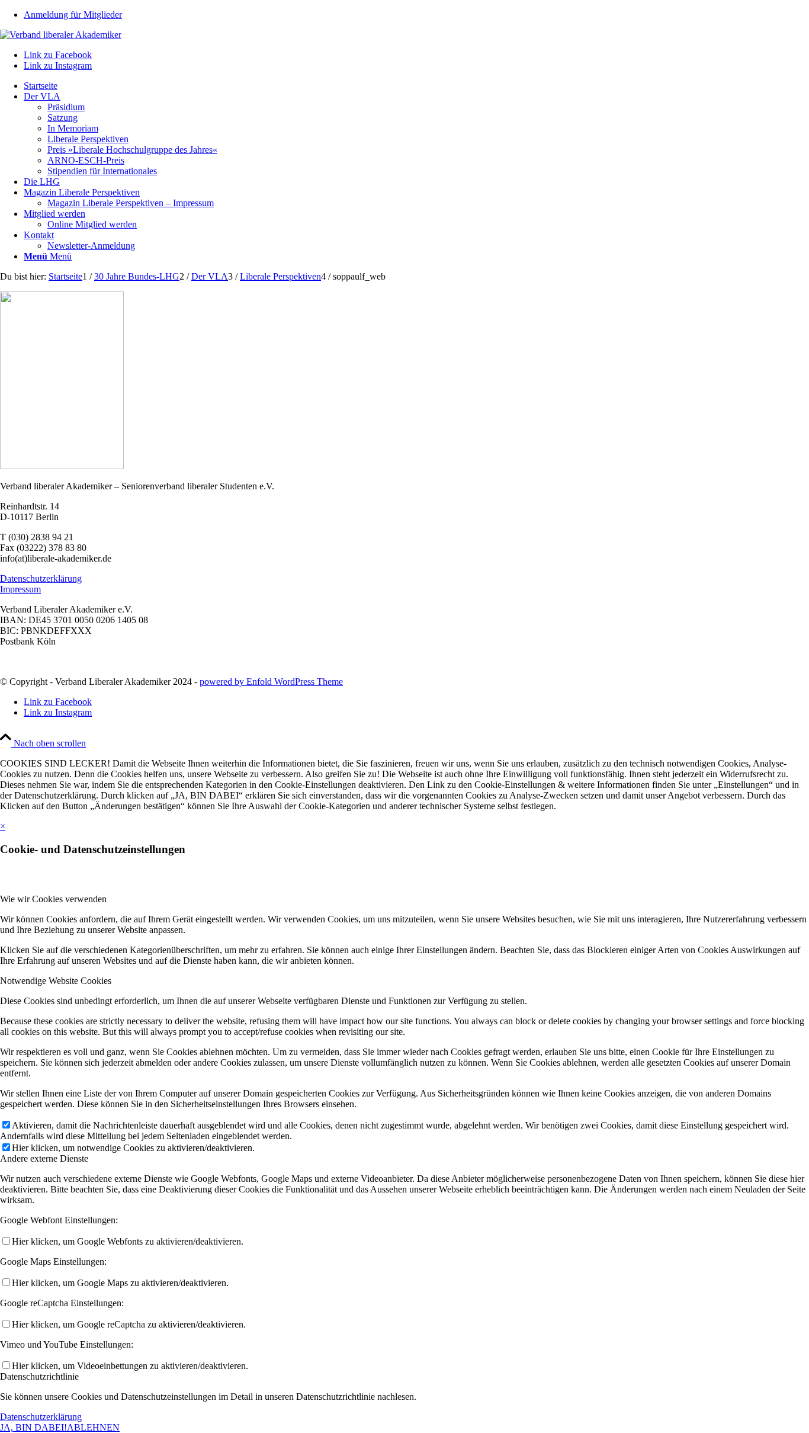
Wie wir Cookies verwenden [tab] (53, 899)
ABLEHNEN (93, 1427)
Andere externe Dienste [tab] (44, 1158)
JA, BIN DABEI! (33, 1427)
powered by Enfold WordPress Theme (271, 682)
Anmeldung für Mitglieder (73, 14)
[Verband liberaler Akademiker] (60, 35)
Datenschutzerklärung (41, 578)
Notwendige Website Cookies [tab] (55, 981)
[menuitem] (416, 14)
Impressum (20, 589)
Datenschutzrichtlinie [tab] (39, 1376)
